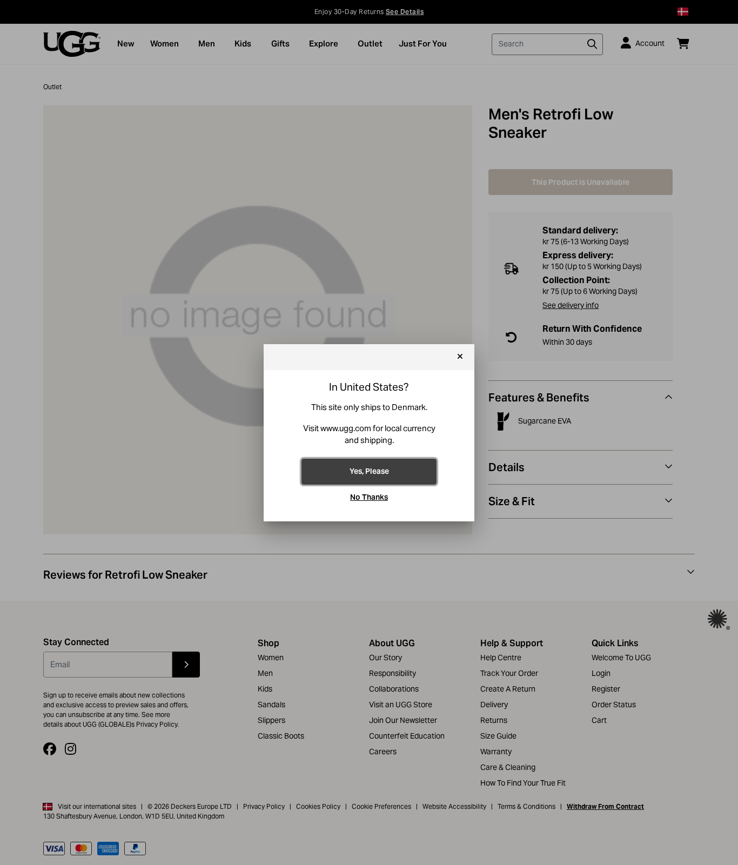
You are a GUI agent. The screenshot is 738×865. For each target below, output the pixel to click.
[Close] (460, 357)
